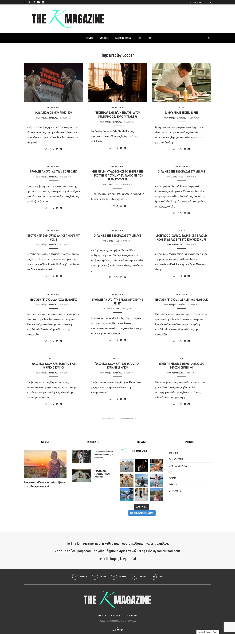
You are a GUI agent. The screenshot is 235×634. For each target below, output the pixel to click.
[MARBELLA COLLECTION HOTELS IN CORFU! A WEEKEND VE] (126, 494)
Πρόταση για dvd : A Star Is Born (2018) (53, 171)
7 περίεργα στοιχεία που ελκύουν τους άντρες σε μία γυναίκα (103, 454)
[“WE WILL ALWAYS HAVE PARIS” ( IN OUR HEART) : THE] (126, 465)
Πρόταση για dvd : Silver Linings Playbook (181, 299)
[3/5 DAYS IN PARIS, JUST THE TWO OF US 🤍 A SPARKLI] (141, 465)
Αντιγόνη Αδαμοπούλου (48, 117)
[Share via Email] (61, 149)
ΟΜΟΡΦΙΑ (173, 453)
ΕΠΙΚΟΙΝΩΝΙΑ (132, 616)
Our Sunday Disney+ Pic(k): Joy (53, 112)
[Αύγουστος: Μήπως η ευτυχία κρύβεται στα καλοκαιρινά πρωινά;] (45, 464)
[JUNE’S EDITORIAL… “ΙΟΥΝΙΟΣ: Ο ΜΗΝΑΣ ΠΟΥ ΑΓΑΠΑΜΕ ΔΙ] (156, 494)
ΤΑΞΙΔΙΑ (172, 478)
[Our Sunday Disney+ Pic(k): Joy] (53, 82)
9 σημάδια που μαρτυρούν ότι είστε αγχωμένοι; (102, 474)
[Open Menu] (27, 38)
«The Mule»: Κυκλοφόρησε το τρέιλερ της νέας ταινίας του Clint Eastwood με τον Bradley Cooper (117, 175)
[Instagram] (33, 2)
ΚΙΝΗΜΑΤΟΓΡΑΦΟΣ (177, 465)
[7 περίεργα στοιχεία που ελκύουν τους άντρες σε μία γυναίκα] (81, 456)
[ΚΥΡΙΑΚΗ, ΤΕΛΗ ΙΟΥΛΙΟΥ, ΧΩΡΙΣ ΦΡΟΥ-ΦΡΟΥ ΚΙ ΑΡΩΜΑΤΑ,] (156, 465)
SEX (170, 472)
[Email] (43, 2)
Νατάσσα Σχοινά (112, 184)
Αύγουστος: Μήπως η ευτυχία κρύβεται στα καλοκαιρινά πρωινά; (44, 484)
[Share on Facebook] (50, 149)
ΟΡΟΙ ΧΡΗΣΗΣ (116, 616)
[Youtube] (38, 2)
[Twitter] (29, 2)
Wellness (104, 38)
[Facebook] (25, 2)
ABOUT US (102, 616)
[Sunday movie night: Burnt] (181, 82)
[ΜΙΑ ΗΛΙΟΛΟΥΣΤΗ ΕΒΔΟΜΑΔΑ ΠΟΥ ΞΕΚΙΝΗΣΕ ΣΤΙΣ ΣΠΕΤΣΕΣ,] (141, 494)
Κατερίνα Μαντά (176, 244)
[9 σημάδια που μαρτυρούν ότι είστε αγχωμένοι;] (81, 475)
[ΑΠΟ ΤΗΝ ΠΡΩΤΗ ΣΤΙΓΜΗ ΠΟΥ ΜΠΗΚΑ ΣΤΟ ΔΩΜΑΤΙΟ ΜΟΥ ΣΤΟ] (156, 480)
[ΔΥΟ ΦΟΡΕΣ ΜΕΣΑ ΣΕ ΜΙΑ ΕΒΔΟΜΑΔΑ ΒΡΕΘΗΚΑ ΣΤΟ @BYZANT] (126, 480)
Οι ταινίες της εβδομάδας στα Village (181, 171)
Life (139, 38)
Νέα (149, 38)
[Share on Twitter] (53, 149)
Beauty (89, 38)
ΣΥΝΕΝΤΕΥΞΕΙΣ (175, 459)
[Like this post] (46, 149)
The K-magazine (112, 308)
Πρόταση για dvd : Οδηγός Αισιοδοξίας (53, 299)
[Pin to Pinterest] (57, 149)
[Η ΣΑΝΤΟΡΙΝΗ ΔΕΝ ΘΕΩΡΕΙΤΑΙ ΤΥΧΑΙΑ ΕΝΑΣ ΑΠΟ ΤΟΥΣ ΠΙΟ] (141, 480)
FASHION (172, 484)
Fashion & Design (123, 38)
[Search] (209, 38)
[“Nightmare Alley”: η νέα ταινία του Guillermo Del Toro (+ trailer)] (117, 82)
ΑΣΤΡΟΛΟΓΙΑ (174, 490)
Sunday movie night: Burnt (181, 112)
